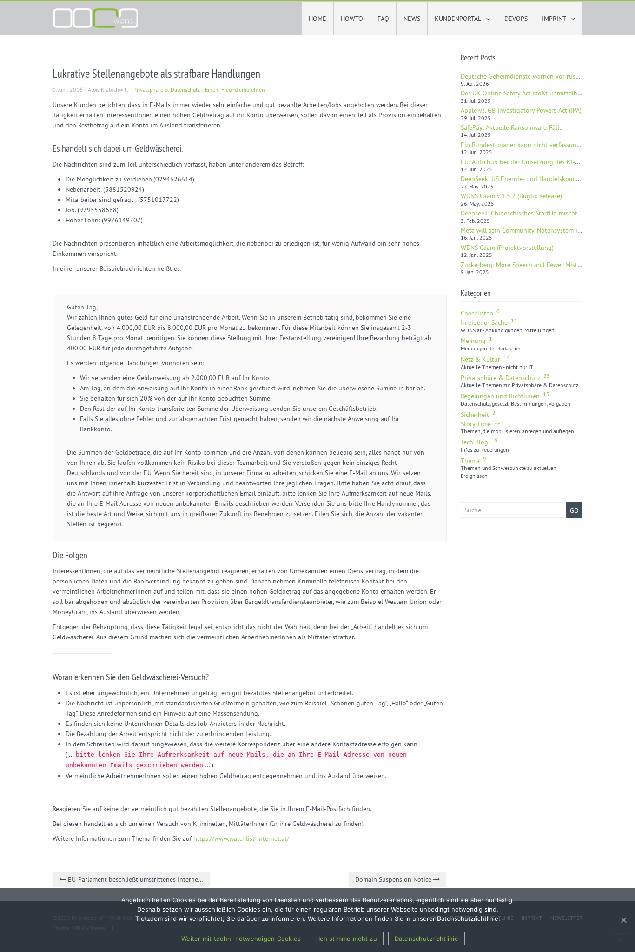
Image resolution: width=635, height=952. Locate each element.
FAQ (383, 18)
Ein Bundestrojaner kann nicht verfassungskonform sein (540, 145)
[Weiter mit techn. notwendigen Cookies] (623, 920)
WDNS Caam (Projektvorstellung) (507, 247)
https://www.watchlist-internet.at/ (241, 838)
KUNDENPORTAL (459, 18)
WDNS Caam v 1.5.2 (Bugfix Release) (511, 196)
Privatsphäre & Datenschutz (166, 89)
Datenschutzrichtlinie (426, 938)
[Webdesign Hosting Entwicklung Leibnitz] (96, 17)
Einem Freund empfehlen (235, 89)
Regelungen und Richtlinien (505, 396)
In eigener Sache (489, 322)
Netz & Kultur (485, 359)
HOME (317, 18)
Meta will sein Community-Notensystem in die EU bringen (543, 230)
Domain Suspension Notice (394, 879)
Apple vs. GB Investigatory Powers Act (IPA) (521, 110)
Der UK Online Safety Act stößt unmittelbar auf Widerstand (544, 93)
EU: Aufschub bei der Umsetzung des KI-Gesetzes (530, 162)
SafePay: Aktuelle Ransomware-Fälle (511, 127)
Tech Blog (479, 442)
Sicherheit (478, 414)
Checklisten (480, 313)
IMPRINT (555, 18)
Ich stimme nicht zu (347, 938)
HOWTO (352, 18)
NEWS (411, 18)
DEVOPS (516, 18)
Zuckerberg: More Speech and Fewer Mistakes (525, 265)
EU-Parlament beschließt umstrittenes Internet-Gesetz (138, 879)
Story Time (481, 424)
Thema (473, 460)
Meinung (476, 340)
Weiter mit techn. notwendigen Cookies (241, 938)
